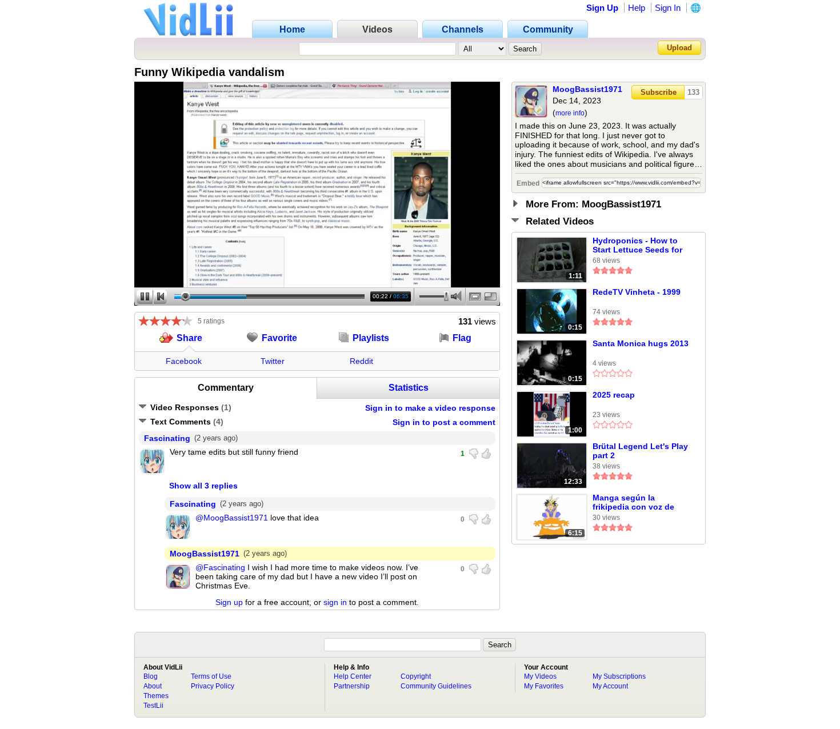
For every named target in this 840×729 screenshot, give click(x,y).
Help (636, 8)
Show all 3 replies (203, 485)
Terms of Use (211, 676)
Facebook (184, 361)
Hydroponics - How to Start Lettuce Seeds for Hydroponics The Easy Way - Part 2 (637, 245)
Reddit (361, 361)
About (152, 686)
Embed (528, 183)
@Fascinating (220, 567)
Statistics (409, 387)
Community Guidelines (436, 686)
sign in (335, 602)
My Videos (540, 676)
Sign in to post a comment (444, 422)
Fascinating (167, 438)
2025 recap (614, 394)
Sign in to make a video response (430, 407)
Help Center (352, 676)
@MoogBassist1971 (231, 517)
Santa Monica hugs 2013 (641, 343)
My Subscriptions (619, 676)
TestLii (153, 706)
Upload (679, 47)
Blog (150, 676)
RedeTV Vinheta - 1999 (637, 292)
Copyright (416, 676)
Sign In (668, 8)
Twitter (273, 361)
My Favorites (543, 686)
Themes (156, 696)
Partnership (352, 686)
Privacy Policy (212, 686)
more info (570, 113)
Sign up (229, 602)
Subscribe (659, 92)
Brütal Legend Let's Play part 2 (640, 451)
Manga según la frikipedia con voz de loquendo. (633, 502)
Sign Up (602, 8)
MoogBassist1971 (587, 89)
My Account (610, 686)
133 (693, 92)
